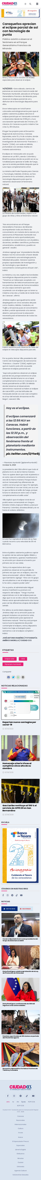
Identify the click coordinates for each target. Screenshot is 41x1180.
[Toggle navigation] (36, 4)
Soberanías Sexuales (20, 1175)
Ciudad (20, 1162)
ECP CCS (20, 1106)
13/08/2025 (9, 772)
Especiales (21, 1145)
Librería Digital (20, 1149)
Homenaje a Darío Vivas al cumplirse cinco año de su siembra (17, 766)
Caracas (20, 1116)
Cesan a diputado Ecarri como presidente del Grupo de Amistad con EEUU (20, 940)
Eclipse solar (9, 659)
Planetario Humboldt (13, 664)
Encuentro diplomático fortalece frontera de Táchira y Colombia (20, 1069)
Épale (23, 1102)
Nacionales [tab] (26, 909)
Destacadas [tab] (10, 909)
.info (8, 1102)
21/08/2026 (9, 814)
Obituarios (20, 1154)
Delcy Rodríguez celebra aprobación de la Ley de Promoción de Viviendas (20, 972)
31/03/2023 (9, 729)
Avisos (20, 1137)
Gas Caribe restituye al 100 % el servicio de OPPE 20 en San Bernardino (20, 808)
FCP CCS (31, 1102)
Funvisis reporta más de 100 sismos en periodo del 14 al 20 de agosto (21, 1037)
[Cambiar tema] (25, 4)
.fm (17, 1102)
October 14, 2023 (9, 465)
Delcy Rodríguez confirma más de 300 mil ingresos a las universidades (19, 1004)
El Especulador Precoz (20, 1141)
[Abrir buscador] (30, 4)
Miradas (21, 1158)
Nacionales (20, 1120)
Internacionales (20, 1124)
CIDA (23, 659)
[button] (20, 855)
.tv (13, 1102)
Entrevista (20, 1166)
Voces (20, 1133)
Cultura (20, 1128)
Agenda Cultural (20, 1170)
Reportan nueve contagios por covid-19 (19, 723)
